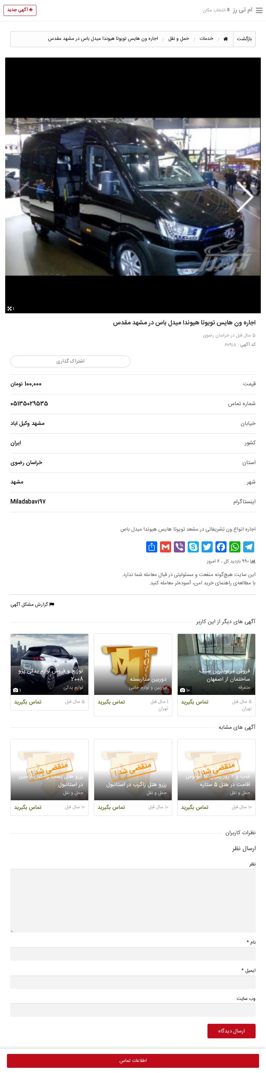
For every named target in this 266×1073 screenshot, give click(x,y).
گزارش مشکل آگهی (29, 605)
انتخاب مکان (215, 10)
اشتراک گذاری (70, 361)
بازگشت (244, 39)
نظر (252, 864)
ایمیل (248, 970)
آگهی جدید (18, 10)
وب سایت (246, 999)
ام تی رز (242, 10)
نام (251, 942)
